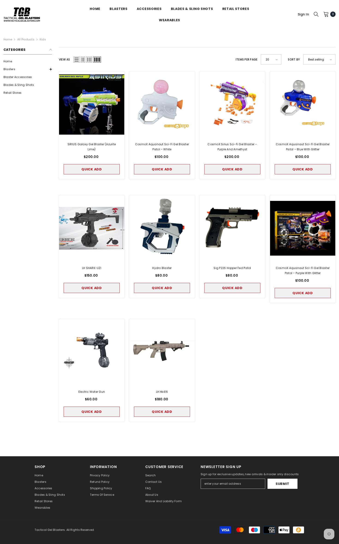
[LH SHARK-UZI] (91, 228)
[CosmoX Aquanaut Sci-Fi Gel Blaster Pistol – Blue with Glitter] (302, 104)
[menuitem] (27, 61)
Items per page (246, 59)
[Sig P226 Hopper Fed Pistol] (232, 228)
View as (64, 59)
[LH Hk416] (162, 352)
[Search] (316, 14)
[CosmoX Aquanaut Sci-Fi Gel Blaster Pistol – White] (162, 104)
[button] (27, 69)
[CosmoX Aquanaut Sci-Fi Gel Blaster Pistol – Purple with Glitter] (302, 228)
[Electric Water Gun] (91, 352)
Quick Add (91, 169)
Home (7, 39)
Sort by (294, 59)
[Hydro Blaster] (162, 228)
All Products (25, 39)
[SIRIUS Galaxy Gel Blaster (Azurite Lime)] (91, 104)
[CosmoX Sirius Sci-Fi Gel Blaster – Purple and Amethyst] (232, 104)
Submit (282, 483)
